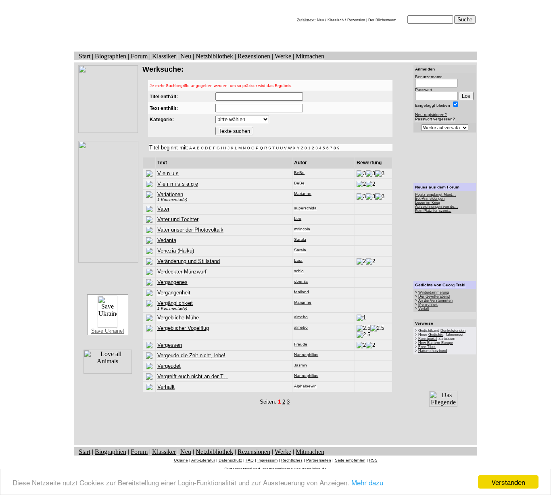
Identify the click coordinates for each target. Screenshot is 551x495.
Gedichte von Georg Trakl (440, 285)
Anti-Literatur (203, 460)
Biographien (110, 56)
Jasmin (300, 365)
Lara (298, 260)
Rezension (356, 20)
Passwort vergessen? (435, 119)
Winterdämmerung (433, 292)
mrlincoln (302, 229)
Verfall (423, 309)
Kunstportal (427, 339)
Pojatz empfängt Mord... (435, 195)
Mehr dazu (367, 482)
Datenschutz (230, 460)
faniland (301, 292)
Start (84, 56)
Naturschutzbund (432, 351)
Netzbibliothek (214, 56)
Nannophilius (306, 354)
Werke (283, 56)
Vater (163, 209)
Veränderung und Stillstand (188, 261)
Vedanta (166, 240)
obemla (301, 281)
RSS (373, 460)
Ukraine (181, 460)
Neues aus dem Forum (437, 187)
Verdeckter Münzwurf (182, 272)
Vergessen (169, 345)
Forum (139, 56)
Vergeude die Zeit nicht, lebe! (191, 355)
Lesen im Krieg (427, 203)
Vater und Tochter (177, 219)
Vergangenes (172, 282)
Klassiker (164, 56)
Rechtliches (292, 460)
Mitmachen (310, 56)
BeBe (299, 172)
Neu (320, 20)
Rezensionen (254, 56)
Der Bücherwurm (382, 20)
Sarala (300, 239)
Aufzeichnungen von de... (436, 207)
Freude (300, 344)
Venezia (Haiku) (175, 251)
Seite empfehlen (350, 460)
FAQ (250, 460)
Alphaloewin (305, 386)
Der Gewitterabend (434, 296)
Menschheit (428, 304)
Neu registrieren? (431, 114)
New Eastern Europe (435, 343)
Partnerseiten (318, 460)
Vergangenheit (173, 293)
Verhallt (166, 387)
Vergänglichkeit (175, 303)
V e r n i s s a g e (177, 184)
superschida (305, 208)
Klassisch (336, 20)
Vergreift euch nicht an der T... (192, 376)
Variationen (170, 194)
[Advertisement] (275, 423)
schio (299, 271)
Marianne (302, 193)
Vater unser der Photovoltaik (190, 230)
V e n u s (168, 173)
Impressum (267, 460)
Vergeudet (169, 366)
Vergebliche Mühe (178, 318)
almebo (301, 317)
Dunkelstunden (452, 331)
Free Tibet (427, 347)
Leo (297, 218)
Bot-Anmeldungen (430, 199)
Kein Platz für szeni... (433, 211)
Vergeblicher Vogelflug (183, 328)
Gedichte (435, 335)
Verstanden (508, 482)
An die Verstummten (435, 300)
